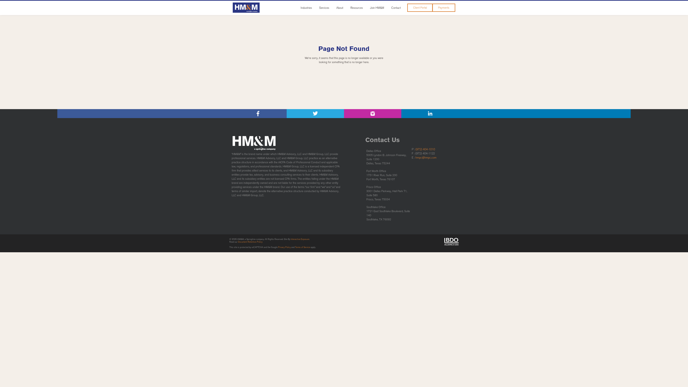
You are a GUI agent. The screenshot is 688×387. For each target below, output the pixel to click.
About (339, 7)
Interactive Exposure (300, 239)
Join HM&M (377, 7)
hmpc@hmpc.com (425, 157)
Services (324, 7)
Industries (306, 7)
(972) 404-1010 (425, 149)
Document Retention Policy (250, 242)
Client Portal (420, 7)
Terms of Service (302, 247)
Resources (356, 7)
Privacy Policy (284, 247)
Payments (443, 7)
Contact (396, 7)
